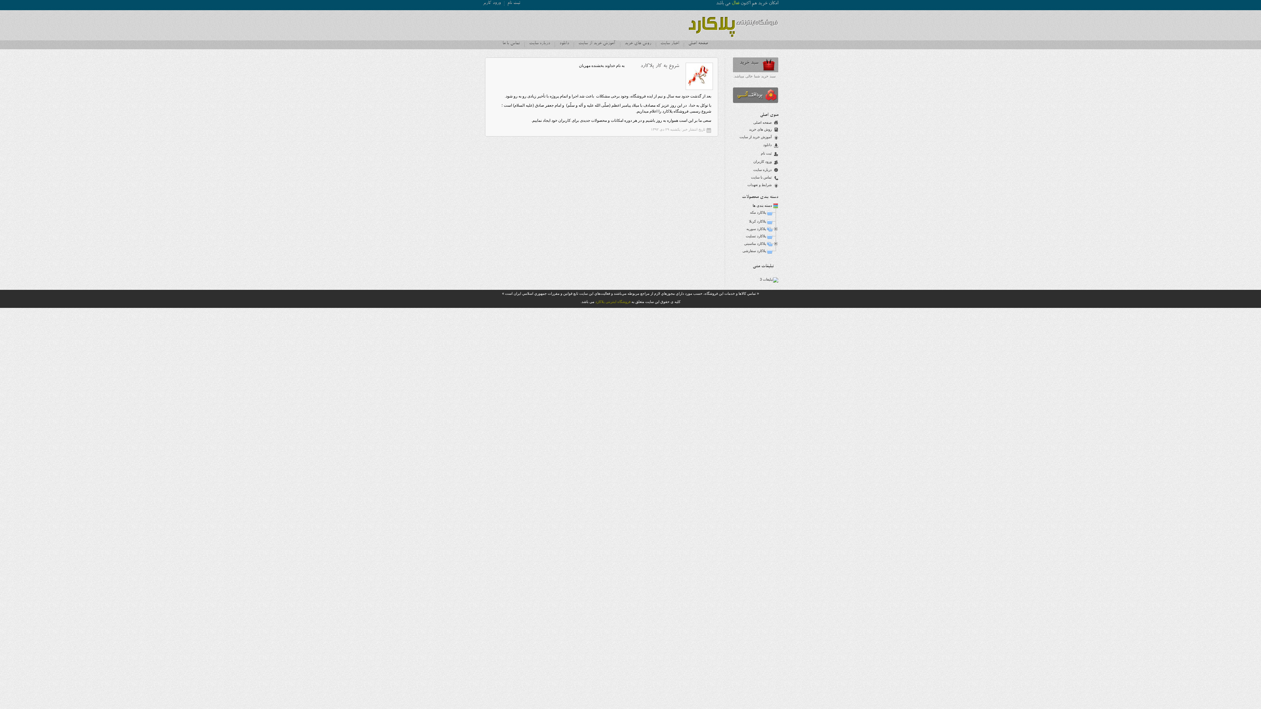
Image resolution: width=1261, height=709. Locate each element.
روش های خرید (638, 43)
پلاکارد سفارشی (754, 251)
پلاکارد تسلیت (756, 236)
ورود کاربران (762, 161)
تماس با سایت (761, 177)
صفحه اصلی (698, 43)
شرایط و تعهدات (759, 185)
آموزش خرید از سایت (596, 43)
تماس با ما (511, 43)
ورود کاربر (492, 3)
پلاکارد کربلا (757, 221)
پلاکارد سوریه (756, 229)
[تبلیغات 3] (769, 279)
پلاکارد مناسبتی (755, 244)
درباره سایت (539, 43)
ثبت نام (513, 3)
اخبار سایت (669, 43)
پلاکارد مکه (758, 212)
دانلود (564, 43)
